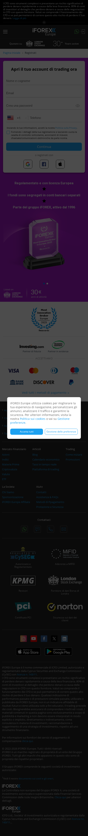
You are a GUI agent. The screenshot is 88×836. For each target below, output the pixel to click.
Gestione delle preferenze (61, 431)
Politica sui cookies (32, 419)
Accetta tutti (27, 431)
